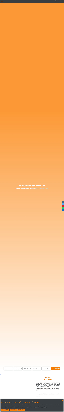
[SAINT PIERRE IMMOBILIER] (59, 1)
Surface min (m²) (45, 368)
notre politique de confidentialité (41, 407)
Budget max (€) (35, 368)
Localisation (26, 368)
